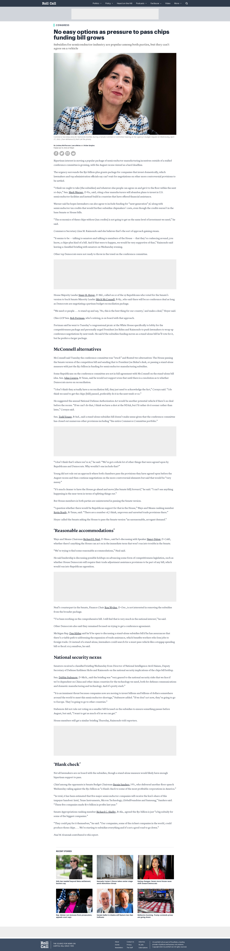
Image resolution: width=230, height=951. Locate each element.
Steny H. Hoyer (87, 295)
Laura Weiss (76, 145)
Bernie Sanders (121, 785)
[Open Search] (186, 3)
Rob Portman (77, 318)
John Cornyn (71, 378)
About (117, 942)
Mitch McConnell (105, 299)
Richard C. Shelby (106, 812)
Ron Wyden (111, 607)
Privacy (129, 945)
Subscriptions (143, 948)
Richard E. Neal (91, 539)
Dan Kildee (75, 633)
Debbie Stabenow (68, 677)
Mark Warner (76, 192)
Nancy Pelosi (153, 539)
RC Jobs (141, 945)
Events (117, 945)
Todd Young (65, 417)
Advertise (142, 942)
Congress (62, 25)
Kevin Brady (60, 512)
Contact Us (130, 942)
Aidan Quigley (89, 145)
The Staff (130, 948)
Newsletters (119, 948)
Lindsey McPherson (63, 145)
